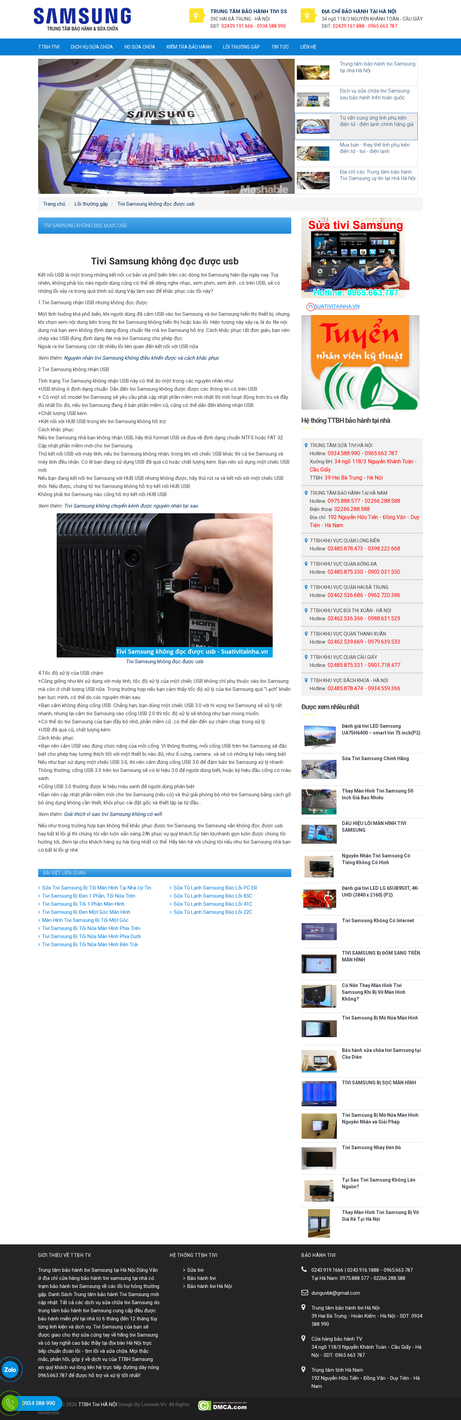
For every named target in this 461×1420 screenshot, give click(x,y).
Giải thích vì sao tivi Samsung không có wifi (113, 814)
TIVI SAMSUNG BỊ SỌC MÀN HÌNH (379, 1082)
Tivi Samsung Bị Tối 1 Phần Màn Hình (83, 904)
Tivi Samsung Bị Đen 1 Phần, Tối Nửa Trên (88, 896)
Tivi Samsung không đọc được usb (165, 662)
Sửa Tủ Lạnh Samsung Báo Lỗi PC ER (215, 888)
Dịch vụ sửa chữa (92, 47)
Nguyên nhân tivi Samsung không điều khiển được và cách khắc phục (141, 358)
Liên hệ (308, 47)
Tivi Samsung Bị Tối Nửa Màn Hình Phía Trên (91, 928)
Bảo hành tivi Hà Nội (209, 1286)
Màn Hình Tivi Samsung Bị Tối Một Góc (85, 920)
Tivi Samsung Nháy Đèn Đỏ (371, 1147)
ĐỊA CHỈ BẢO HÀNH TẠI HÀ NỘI (359, 11)
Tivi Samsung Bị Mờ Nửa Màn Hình (380, 1018)
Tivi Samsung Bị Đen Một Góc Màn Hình (86, 912)
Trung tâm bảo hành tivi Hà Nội (345, 1308)
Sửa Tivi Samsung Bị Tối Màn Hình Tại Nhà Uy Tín (96, 888)
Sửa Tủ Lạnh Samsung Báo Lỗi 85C (213, 896)
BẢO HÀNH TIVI (318, 1255)
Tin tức (280, 47)
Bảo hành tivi (201, 1278)
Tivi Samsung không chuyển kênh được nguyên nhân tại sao (131, 506)
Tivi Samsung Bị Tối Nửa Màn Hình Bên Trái (90, 944)
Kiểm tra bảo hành (189, 47)
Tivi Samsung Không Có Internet (378, 920)
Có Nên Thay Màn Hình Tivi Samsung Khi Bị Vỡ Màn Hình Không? (373, 992)
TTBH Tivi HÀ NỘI (97, 1404)
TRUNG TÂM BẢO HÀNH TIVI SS (248, 11)
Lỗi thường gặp (241, 47)
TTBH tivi (48, 47)
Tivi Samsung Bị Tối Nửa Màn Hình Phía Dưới (91, 936)
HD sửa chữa (140, 47)
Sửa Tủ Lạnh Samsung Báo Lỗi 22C (213, 912)
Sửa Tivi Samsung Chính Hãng (375, 758)
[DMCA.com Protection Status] (223, 1405)
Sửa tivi (195, 1270)
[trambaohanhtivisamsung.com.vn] (82, 19)
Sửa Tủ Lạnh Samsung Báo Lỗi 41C (213, 904)
